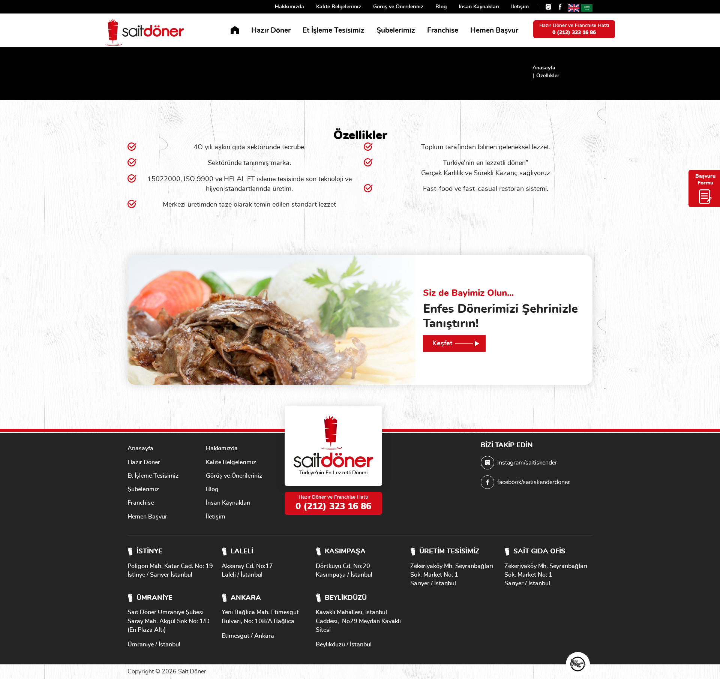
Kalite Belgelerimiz (338, 6)
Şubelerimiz (395, 30)
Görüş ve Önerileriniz (398, 6)
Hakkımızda (289, 6)
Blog (441, 6)
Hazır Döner (271, 30)
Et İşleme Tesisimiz (333, 30)
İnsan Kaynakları (479, 6)
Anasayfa (543, 67)
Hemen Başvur (494, 30)
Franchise (442, 30)
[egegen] (578, 664)
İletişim (520, 6)
